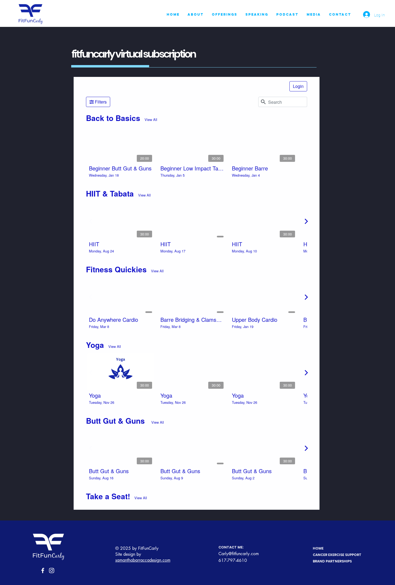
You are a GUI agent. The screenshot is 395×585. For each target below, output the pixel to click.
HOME (318, 548)
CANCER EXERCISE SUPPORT (337, 554)
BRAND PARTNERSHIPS (332, 561)
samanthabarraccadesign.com (142, 560)
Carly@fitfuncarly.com (238, 554)
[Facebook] (42, 570)
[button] (224, 14)
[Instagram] (51, 570)
